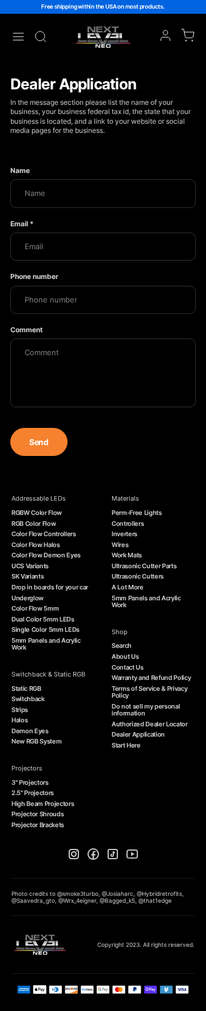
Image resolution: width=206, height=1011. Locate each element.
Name (20, 170)
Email (22, 223)
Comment (26, 329)
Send (39, 442)
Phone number (34, 276)
